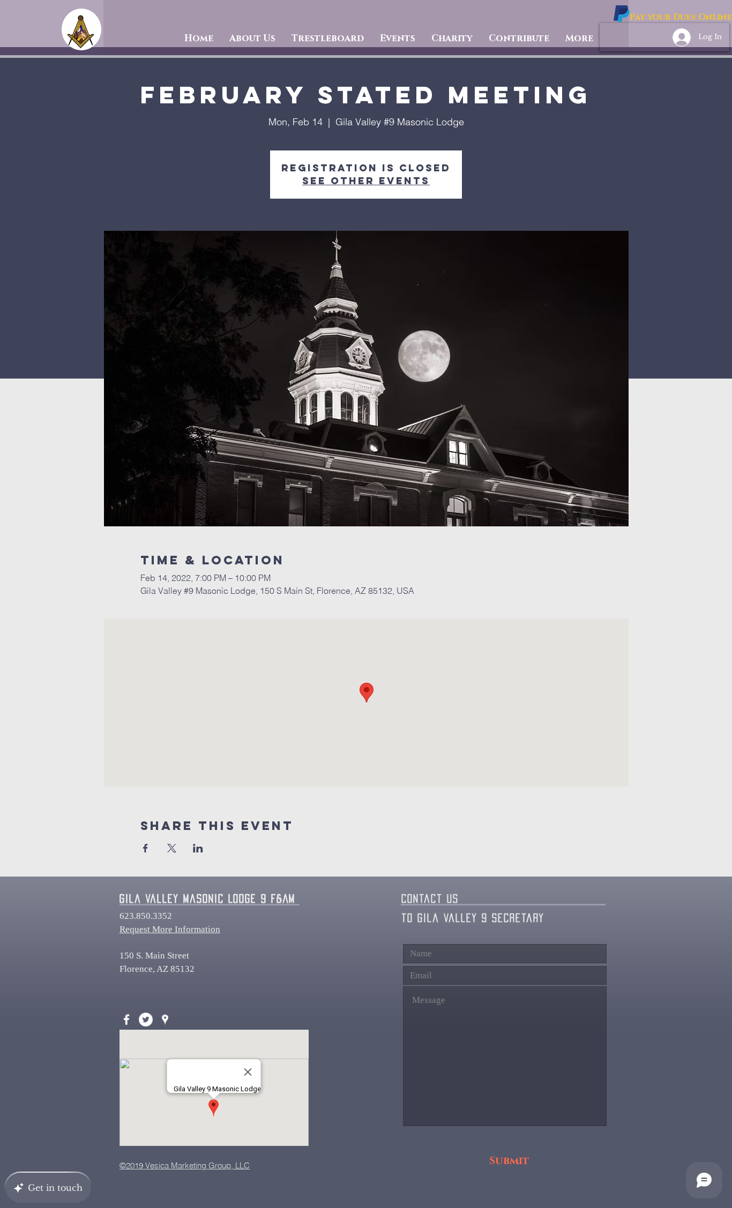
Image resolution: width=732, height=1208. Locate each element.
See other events (366, 181)
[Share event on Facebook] (145, 848)
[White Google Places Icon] (165, 1019)
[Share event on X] (172, 848)
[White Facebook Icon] (126, 1019)
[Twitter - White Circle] (146, 1019)
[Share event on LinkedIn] (198, 848)
